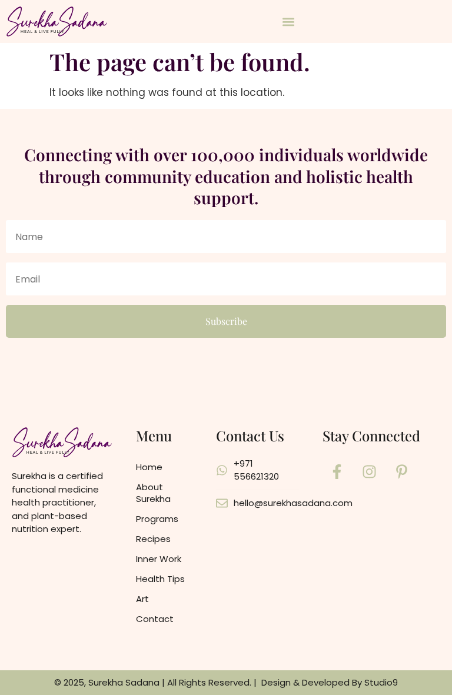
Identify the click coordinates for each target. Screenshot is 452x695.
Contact (155, 619)
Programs (157, 519)
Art (142, 599)
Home (149, 467)
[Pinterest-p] (402, 472)
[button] (288, 21)
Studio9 (381, 682)
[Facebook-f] (337, 472)
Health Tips (160, 579)
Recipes (153, 539)
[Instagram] (369, 472)
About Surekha (153, 493)
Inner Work (158, 559)
